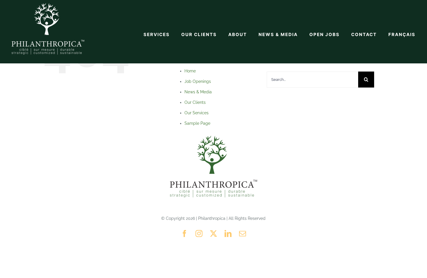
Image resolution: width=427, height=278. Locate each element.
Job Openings (197, 81)
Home (190, 71)
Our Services (196, 113)
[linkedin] (228, 233)
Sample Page (197, 123)
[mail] (242, 233)
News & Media (198, 92)
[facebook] (184, 233)
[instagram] (199, 233)
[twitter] (213, 233)
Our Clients (195, 102)
